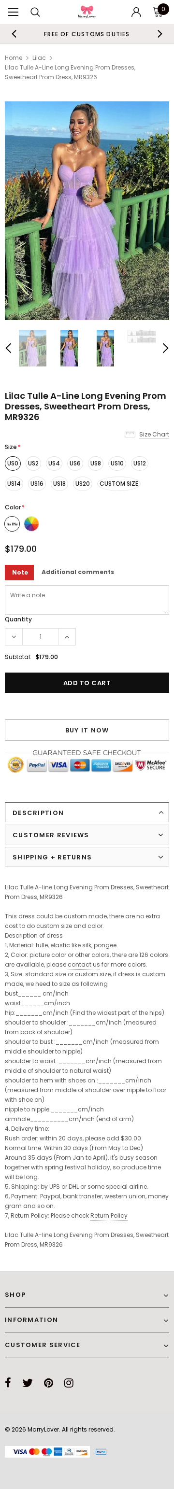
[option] (87, 33)
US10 (117, 463)
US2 (33, 463)
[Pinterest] (48, 1382)
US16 (37, 483)
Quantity (18, 619)
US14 (14, 483)
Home (13, 58)
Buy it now (87, 730)
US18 (59, 483)
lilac (39, 58)
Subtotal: (18, 657)
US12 (139, 463)
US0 (12, 463)
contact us (84, 964)
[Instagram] (68, 1382)
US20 (82, 483)
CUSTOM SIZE (119, 483)
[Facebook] (8, 1382)
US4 (54, 463)
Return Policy (109, 1215)
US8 (95, 463)
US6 (75, 463)
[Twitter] (27, 1382)
